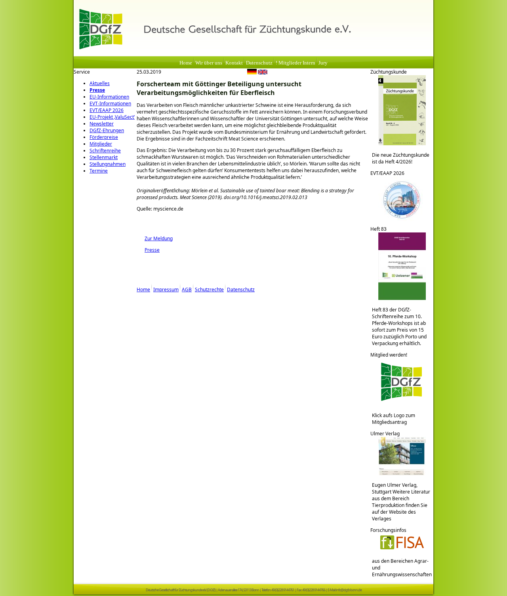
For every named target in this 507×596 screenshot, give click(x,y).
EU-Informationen (109, 96)
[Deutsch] (252, 73)
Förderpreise (104, 137)
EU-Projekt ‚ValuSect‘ (112, 117)
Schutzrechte (209, 289)
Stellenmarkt (104, 157)
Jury (323, 63)
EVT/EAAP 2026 (107, 110)
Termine (99, 170)
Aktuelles (100, 83)
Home (185, 63)
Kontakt (234, 63)
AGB (187, 289)
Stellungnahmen (108, 164)
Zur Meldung (155, 238)
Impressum (166, 289)
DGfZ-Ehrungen (107, 130)
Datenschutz (259, 63)
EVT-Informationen (110, 103)
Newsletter (102, 123)
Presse (97, 90)
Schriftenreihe (105, 150)
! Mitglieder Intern (295, 63)
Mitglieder (101, 143)
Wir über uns (208, 63)
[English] (262, 73)
